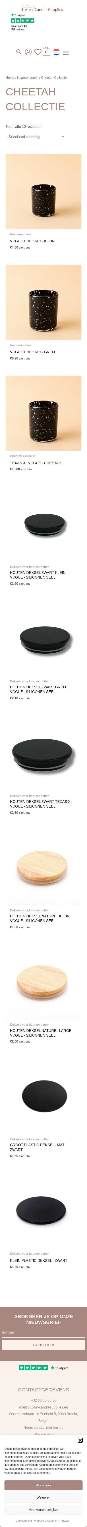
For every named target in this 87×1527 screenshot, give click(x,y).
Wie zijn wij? (43, 1434)
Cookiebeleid (24, 1520)
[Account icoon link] (28, 51)
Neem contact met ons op (43, 1427)
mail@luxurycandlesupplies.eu (43, 1407)
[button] (80, 1440)
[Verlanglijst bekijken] (38, 54)
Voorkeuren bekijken (43, 1509)
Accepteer (43, 1485)
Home (10, 77)
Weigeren (43, 1497)
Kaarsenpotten (27, 77)
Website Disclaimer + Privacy (51, 1520)
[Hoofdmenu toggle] (66, 53)
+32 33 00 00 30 (43, 1400)
